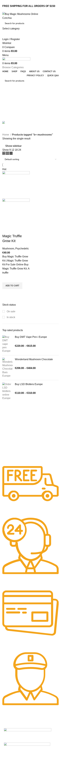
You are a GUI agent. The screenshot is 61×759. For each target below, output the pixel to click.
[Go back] (6, 94)
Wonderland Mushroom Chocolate (34, 359)
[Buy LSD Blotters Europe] (7, 391)
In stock (10, 317)
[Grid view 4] (11, 154)
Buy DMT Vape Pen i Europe (31, 337)
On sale (10, 311)
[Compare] (6, 230)
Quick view (6, 293)
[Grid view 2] (4, 154)
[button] (12, 285)
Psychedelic (22, 248)
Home (6, 134)
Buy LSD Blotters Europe (29, 384)
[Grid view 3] (8, 154)
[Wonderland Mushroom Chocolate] (7, 368)
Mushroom (8, 248)
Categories (8, 109)
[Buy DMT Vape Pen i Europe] (7, 344)
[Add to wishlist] (6, 278)
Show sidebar (13, 146)
